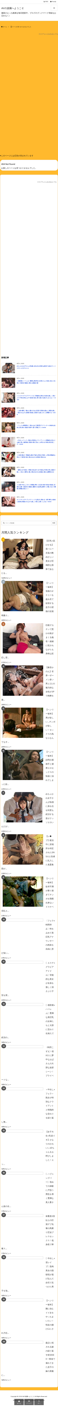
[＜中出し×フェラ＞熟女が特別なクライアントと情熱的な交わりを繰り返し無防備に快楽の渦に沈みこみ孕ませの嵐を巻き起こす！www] (23, 1102)
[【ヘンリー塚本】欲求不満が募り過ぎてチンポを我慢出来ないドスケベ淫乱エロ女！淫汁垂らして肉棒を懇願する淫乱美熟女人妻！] (23, 891)
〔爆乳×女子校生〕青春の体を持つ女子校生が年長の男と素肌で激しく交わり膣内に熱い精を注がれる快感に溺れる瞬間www (36, 471)
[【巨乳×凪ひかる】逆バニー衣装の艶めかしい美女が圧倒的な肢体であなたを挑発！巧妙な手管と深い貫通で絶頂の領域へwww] (23, 553)
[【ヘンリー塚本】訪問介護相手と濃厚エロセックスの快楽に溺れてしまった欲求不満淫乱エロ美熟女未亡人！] (23, 765)
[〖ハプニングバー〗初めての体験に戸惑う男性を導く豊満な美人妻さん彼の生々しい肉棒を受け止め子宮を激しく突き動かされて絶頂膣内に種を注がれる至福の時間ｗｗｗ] (23, 1187)
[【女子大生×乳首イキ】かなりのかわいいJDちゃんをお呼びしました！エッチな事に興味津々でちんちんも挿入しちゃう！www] (23, 1144)
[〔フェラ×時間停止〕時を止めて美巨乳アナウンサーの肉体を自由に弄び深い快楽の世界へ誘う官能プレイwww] (23, 933)
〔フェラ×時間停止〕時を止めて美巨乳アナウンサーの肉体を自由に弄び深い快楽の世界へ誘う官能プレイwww (36, 426)
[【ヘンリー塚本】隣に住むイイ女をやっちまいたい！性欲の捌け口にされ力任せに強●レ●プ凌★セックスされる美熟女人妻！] (23, 1313)
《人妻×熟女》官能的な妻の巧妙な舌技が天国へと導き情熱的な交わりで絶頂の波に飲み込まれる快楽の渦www (36, 456)
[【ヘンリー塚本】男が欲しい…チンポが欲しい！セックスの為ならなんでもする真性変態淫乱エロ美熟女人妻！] (23, 722)
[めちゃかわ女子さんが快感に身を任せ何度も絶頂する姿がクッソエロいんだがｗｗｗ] (23, 807)
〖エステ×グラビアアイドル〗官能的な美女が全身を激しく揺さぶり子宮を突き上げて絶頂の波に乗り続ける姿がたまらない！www (36, 398)
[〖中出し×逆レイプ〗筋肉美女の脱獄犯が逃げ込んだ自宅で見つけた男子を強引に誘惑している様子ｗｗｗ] (23, 1271)
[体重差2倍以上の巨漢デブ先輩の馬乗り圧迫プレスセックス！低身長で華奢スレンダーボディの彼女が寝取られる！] (23, 1229)
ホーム (5, 27)
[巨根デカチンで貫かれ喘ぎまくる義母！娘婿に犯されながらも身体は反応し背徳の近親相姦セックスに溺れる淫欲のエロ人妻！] (23, 638)
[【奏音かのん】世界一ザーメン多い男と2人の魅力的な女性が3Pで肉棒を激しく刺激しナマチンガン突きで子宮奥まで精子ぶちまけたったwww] (23, 680)
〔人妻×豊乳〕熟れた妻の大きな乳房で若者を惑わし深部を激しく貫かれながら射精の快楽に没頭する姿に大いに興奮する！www (36, 412)
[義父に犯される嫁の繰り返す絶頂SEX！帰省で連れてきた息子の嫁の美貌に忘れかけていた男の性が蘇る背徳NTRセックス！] (23, 1355)
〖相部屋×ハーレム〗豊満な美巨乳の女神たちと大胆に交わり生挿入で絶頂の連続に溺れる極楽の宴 (36, 382)
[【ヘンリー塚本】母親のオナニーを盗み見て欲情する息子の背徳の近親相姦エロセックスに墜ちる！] (23, 596)
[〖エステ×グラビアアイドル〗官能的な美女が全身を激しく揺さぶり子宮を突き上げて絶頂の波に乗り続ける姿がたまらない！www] (23, 976)
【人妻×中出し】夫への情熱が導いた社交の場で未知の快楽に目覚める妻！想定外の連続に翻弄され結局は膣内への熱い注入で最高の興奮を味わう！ (36, 487)
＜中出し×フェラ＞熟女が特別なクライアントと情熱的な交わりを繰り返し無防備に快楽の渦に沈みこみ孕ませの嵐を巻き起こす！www (36, 442)
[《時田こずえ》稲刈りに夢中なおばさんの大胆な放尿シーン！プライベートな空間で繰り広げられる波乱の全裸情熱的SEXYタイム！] (23, 1060)
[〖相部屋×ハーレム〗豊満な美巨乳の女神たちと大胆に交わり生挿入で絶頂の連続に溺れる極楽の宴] (23, 1018)
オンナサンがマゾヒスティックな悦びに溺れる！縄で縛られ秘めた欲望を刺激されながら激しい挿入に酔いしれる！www (36, 500)
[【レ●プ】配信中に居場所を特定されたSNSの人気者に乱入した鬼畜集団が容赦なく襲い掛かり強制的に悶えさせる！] (23, 849)
